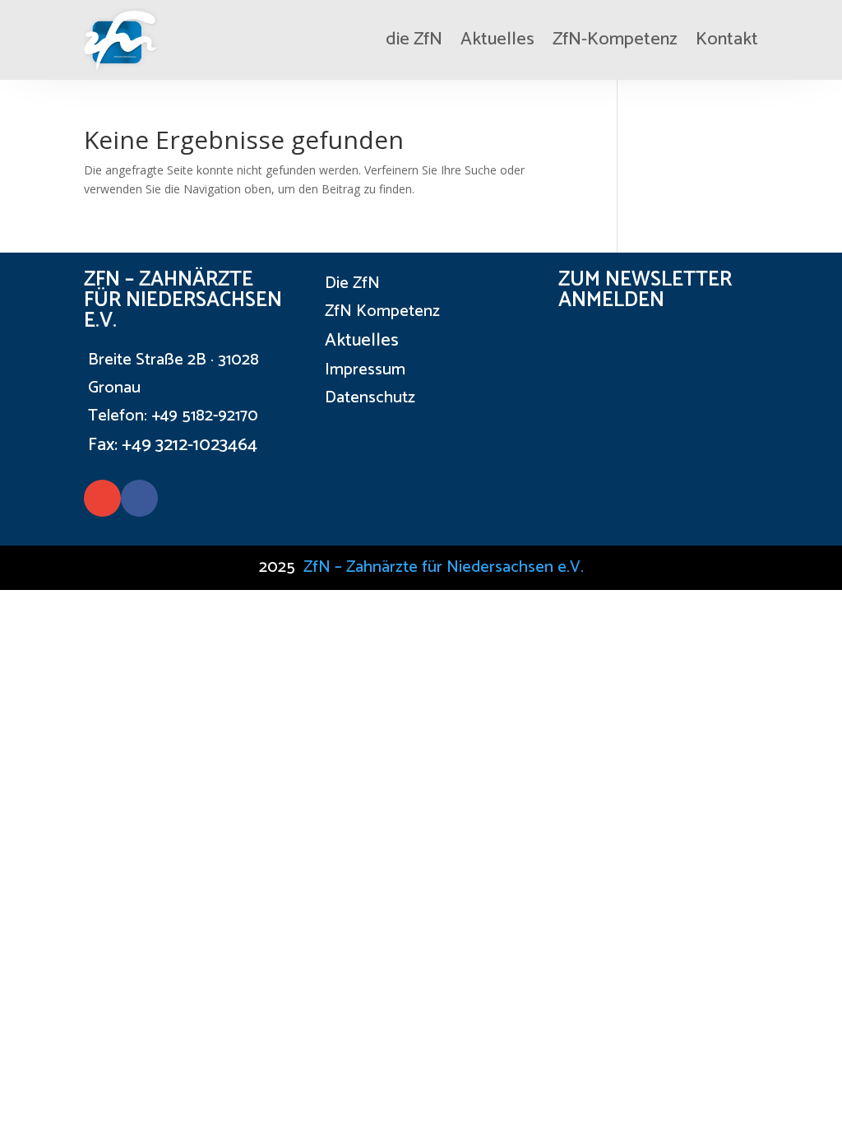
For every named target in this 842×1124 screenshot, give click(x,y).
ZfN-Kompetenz (615, 39)
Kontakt (727, 39)
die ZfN (414, 39)
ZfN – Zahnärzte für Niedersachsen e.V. (443, 567)
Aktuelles (497, 39)
